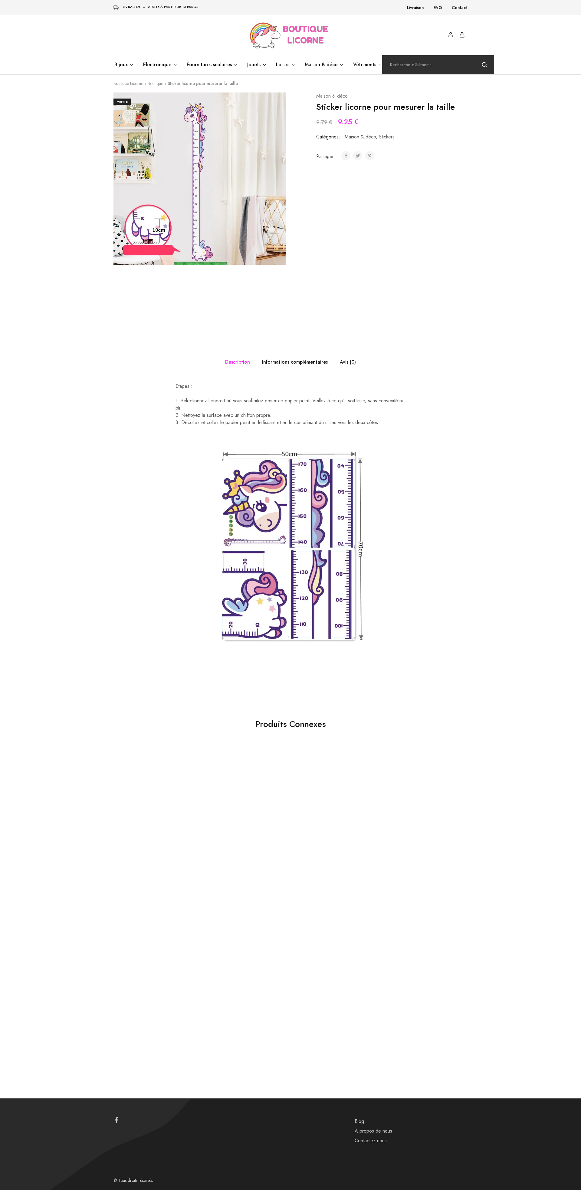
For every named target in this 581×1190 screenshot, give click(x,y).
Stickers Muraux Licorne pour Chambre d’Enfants (322, 863)
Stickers (387, 136)
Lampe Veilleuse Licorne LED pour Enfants (239, 863)
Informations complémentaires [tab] (295, 361)
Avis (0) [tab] (348, 361)
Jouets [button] (254, 64)
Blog (359, 1121)
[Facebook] (116, 1121)
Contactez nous (371, 1140)
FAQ (438, 7)
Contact (459, 7)
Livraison (415, 7)
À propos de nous (373, 1130)
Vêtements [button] (364, 64)
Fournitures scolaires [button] (209, 64)
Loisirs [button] (282, 64)
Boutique (155, 83)
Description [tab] (237, 361)
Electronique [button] (157, 64)
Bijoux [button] (121, 64)
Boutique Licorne (128, 83)
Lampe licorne (214, 852)
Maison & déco (332, 95)
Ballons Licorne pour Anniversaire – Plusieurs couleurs (241, 1013)
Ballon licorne (125, 852)
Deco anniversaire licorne (136, 1002)
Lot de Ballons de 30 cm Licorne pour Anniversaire (149, 863)
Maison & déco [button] (321, 64)
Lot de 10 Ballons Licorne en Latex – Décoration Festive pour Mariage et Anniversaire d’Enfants (418, 867)
